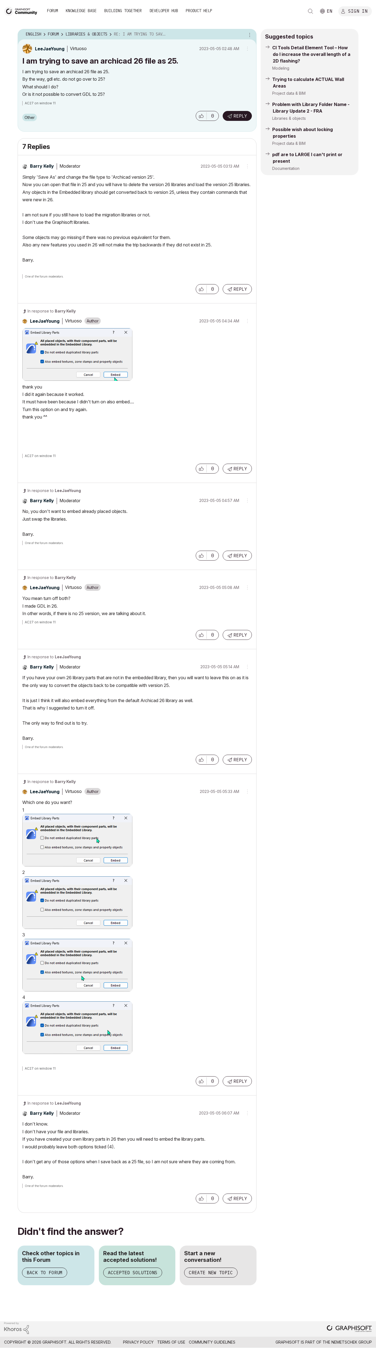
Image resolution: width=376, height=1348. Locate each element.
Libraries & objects (289, 118)
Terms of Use (171, 1342)
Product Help (199, 10)
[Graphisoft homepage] (349, 1329)
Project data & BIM (289, 93)
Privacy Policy (138, 1342)
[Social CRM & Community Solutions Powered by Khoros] (16, 1327)
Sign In (357, 10)
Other (29, 117)
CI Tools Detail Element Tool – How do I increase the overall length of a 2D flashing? (311, 54)
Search (310, 11)
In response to (52, 311)
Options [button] (248, 34)
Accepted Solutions (132, 1272)
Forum (52, 10)
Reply (240, 116)
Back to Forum (44, 1272)
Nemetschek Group (351, 1342)
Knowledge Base (81, 10)
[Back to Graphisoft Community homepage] (22, 10)
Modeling (280, 68)
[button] (201, 116)
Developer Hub (163, 10)
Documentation (285, 168)
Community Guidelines (212, 1342)
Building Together (123, 10)
